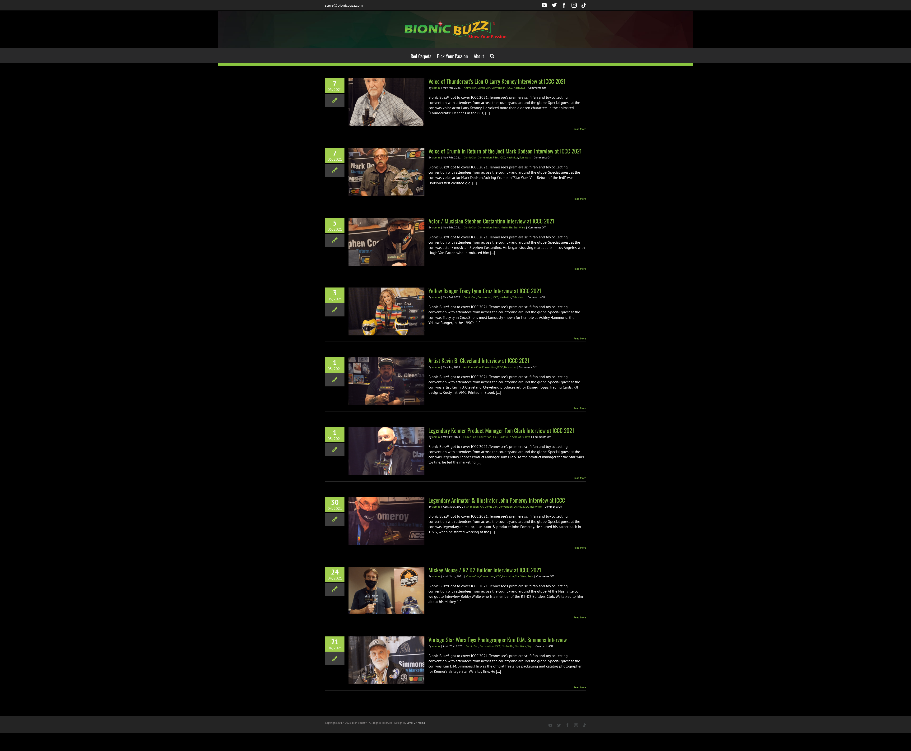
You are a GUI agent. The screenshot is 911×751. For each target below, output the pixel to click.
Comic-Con (484, 87)
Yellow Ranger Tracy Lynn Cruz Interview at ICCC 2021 (484, 290)
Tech (530, 576)
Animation (470, 87)
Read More (580, 129)
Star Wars (525, 157)
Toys (527, 437)
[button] (492, 55)
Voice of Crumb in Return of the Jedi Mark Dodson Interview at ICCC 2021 (505, 151)
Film (495, 157)
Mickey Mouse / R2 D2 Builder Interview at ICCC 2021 (484, 570)
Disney (518, 506)
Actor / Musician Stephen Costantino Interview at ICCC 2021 (491, 221)
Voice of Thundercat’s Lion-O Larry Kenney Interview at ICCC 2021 (497, 81)
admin (436, 87)
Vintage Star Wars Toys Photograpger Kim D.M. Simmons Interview (497, 639)
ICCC (509, 87)
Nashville (519, 87)
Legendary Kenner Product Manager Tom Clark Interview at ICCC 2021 (501, 430)
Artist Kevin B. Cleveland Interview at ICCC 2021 (478, 360)
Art (465, 367)
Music (496, 227)
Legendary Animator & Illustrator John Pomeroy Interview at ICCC (496, 500)
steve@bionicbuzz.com (344, 5)
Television (518, 297)
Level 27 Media (416, 722)
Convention (499, 87)
